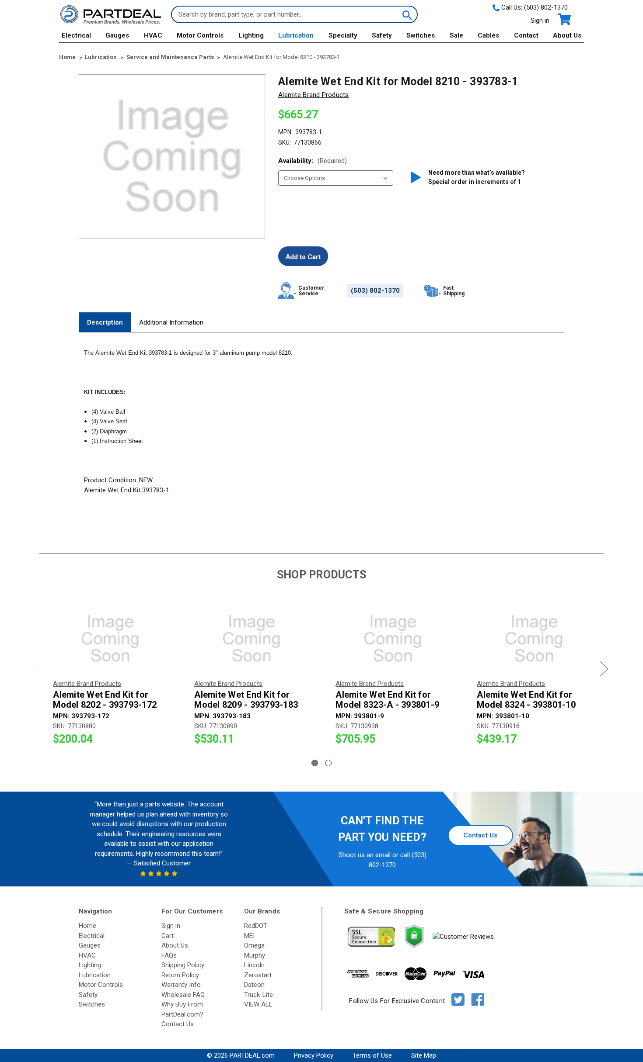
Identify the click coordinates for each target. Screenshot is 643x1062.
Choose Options (110, 638)
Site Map (423, 1055)
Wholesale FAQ (183, 995)
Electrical (76, 35)
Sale (456, 35)
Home (87, 926)
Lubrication (296, 35)
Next (604, 668)
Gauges (117, 35)
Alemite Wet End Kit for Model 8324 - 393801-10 (526, 699)
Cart (167, 936)
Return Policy (180, 975)
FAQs (169, 955)
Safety (382, 35)
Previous (39, 668)
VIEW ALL (258, 1004)
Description (105, 322)
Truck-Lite (258, 995)
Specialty (342, 35)
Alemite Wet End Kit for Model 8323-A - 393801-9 (387, 699)
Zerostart (258, 975)
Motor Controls (200, 35)
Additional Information (171, 322)
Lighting (251, 35)
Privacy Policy (313, 1055)
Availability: (312, 161)
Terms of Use (372, 1055)
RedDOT (255, 926)
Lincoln (254, 965)
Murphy (254, 955)
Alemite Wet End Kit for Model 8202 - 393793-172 (105, 699)
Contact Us (480, 835)
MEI (249, 936)
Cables (488, 35)
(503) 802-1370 (546, 7)
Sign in (540, 20)
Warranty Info (181, 985)
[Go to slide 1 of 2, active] (314, 763)
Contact (526, 35)
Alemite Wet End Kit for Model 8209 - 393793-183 (246, 699)
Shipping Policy (182, 965)
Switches (420, 35)
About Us (567, 35)
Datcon (254, 985)
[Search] (406, 14)
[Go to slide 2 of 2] (328, 763)
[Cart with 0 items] (563, 19)
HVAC (153, 35)
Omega (254, 945)
